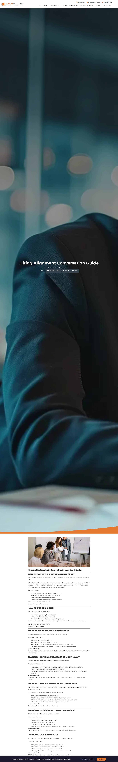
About (91, 5)
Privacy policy (83, 759)
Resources (99, 5)
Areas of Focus (81, 5)
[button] (51, 271)
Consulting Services (67, 5)
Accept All (101, 759)
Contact (108, 5)
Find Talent (43, 5)
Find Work (53, 5)
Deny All (91, 759)
